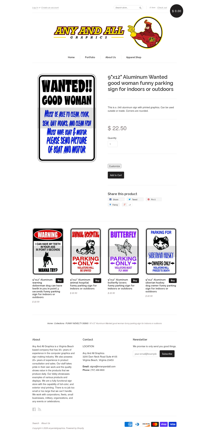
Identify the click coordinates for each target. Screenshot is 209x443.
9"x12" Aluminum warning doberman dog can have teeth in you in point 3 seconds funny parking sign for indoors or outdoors (47, 288)
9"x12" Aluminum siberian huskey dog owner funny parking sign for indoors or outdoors (160, 285)
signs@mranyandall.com (103, 366)
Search (35, 423)
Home (71, 57)
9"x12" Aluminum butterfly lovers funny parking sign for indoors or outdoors (121, 284)
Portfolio (90, 57)
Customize (114, 166)
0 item (152, 7)
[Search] (140, 7)
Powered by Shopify (75, 428)
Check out (162, 7)
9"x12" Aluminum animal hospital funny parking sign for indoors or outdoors (83, 284)
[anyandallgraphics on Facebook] (34, 409)
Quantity (112, 138)
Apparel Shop (133, 57)
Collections (59, 323)
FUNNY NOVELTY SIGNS (77, 323)
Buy (60, 280)
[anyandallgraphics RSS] (39, 409)
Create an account (50, 7)
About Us (110, 57)
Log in (35, 7)
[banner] (104, 32)
